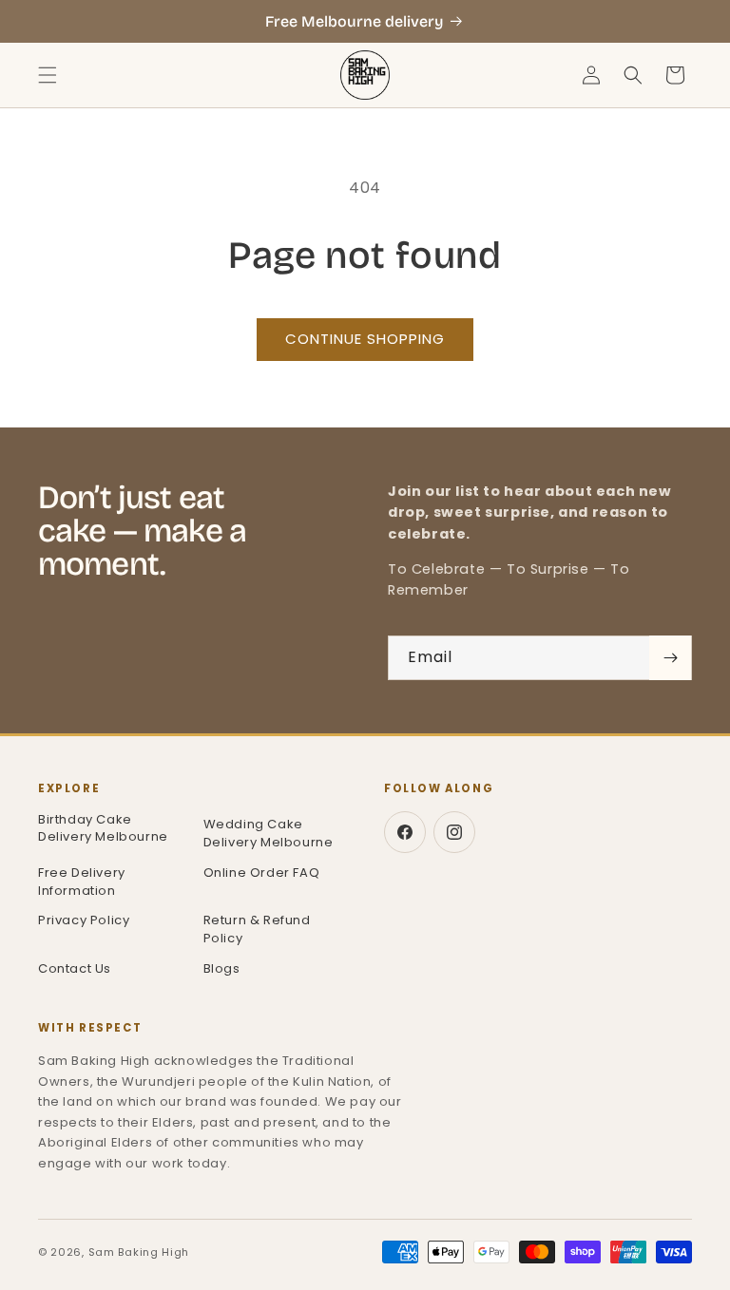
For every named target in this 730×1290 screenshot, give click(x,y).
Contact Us (74, 968)
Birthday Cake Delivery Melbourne (103, 828)
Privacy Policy (83, 920)
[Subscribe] (670, 658)
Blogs (221, 968)
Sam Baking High (139, 1252)
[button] (47, 75)
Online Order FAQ (261, 872)
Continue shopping (365, 339)
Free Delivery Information (81, 881)
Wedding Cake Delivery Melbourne (268, 833)
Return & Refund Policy (257, 929)
